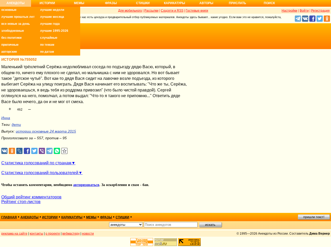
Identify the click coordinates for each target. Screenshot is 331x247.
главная (9, 217)
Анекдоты (15, 3)
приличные (10, 45)
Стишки (143, 3)
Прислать (237, 3)
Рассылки (151, 10)
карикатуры (71, 217)
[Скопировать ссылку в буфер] (64, 151)
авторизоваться (86, 185)
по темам (47, 45)
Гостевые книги (197, 10)
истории (50, 217)
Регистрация (320, 10)
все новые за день (15, 24)
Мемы (79, 3)
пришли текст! (313, 217)
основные (9, 10)
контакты (36, 233)
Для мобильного (130, 10)
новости (88, 233)
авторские (9, 51)
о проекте (53, 233)
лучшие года (50, 24)
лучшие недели (52, 10)
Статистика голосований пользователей (39, 173)
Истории (47, 3)
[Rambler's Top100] (141, 242)
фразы (106, 217)
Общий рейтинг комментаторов (31, 197)
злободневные (12, 31)
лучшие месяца (52, 17)
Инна (5, 118)
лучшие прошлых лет (18, 17)
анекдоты (29, 217)
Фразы (111, 3)
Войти (304, 10)
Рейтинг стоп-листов (21, 201)
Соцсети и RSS (172, 10)
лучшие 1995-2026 (54, 31)
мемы (91, 217)
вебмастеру (71, 233)
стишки (122, 217)
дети (16, 124)
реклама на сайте (14, 233)
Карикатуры (174, 3)
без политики (11, 38)
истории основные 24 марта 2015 (46, 131)
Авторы (206, 3)
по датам (47, 51)
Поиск (269, 3)
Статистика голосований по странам (36, 163)
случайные (48, 38)
